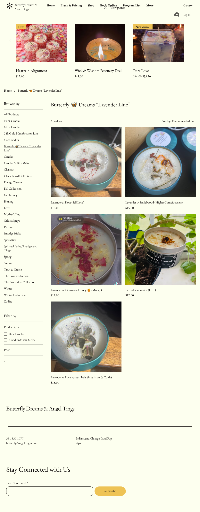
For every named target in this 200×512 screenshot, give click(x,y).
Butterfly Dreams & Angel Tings (40, 408)
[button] (188, 5)
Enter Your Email (16, 483)
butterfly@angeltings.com (21, 443)
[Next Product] (190, 41)
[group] (100, 53)
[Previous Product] (10, 41)
